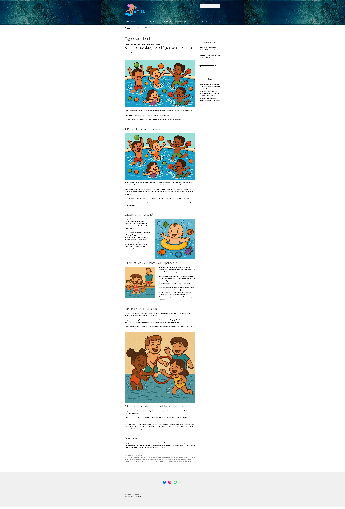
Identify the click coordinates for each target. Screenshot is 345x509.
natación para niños (161, 461)
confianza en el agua (177, 457)
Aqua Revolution (130, 21)
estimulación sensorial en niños (158, 459)
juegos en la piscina (149, 461)
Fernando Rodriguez (144, 44)
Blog (210, 78)
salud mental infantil (174, 461)
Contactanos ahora (180, 21)
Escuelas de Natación (136, 455)
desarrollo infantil (143, 459)
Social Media (167, 21)
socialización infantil (186, 461)
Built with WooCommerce (133, 496)
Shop (141, 21)
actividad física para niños (135, 457)
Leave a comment (156, 44)
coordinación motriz (189, 457)
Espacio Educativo (154, 21)
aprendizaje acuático (150, 457)
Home (128, 28)
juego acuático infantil (136, 461)
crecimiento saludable (131, 459)
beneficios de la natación (163, 457)
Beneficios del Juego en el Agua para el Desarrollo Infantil (160, 49)
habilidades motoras (173, 459)
